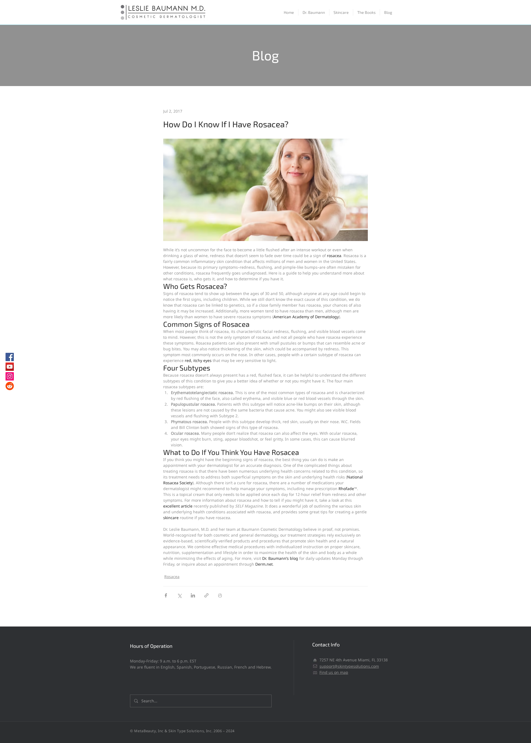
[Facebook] (10, 357)
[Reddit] (10, 386)
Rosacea (171, 576)
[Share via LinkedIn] (193, 595)
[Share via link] (206, 595)
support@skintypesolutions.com (349, 666)
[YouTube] (10, 367)
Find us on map (333, 672)
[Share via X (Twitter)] (179, 595)
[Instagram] (10, 376)
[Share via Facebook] (165, 595)
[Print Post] (220, 595)
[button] (341, 12)
